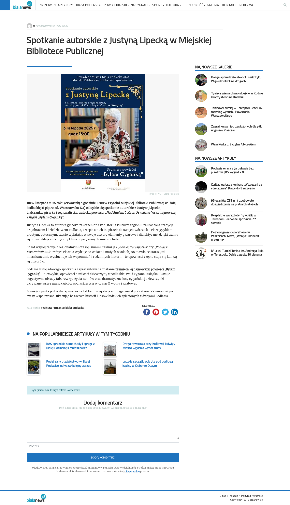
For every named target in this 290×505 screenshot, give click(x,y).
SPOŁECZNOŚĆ (193, 5)
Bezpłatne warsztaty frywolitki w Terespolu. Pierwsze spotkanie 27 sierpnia (233, 219)
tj (34, 26)
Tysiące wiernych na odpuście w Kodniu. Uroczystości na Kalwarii (237, 95)
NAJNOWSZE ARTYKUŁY (56, 5)
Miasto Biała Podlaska (69, 307)
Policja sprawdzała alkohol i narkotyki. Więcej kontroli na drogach (236, 79)
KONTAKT (229, 5)
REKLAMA (246, 5)
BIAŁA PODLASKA (88, 5)
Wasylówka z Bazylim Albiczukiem (233, 144)
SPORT (157, 5)
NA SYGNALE (140, 5)
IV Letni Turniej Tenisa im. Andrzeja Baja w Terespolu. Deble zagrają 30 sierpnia (237, 252)
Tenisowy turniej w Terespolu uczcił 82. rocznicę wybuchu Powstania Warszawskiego (237, 111)
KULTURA (172, 5)
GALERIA (213, 5)
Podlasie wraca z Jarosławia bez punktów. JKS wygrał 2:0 (232, 170)
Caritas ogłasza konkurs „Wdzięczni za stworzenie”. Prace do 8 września (236, 186)
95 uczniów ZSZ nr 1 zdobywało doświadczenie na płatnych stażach (234, 202)
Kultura (47, 307)
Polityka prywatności (252, 496)
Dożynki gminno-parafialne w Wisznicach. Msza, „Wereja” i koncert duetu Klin (235, 236)
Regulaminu (133, 471)
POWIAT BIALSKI (115, 5)
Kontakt (234, 496)
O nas (223, 496)
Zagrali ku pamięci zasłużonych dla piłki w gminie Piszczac (236, 128)
